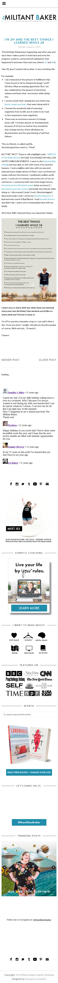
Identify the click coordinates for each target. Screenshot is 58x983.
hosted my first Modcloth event (18, 185)
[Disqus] (29, 425)
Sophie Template (45, 974)
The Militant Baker (25, 974)
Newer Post (11, 359)
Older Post (47, 359)
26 (53, 62)
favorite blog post (42, 195)
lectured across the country (15, 188)
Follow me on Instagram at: (29, 919)
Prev (4, 867)
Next (53, 867)
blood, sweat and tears (16, 104)
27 (46, 62)
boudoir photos (47, 199)
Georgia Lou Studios (35, 978)
